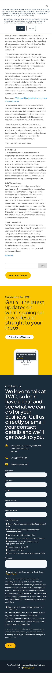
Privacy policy (28, 668)
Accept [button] (21, 28)
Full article (9, 255)
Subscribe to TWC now (19, 337)
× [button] (46, 5)
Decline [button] (31, 28)
